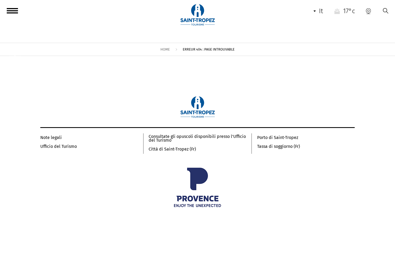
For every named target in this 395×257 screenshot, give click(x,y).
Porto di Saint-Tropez (277, 138)
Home (165, 49)
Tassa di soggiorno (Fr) (278, 146)
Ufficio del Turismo (58, 146)
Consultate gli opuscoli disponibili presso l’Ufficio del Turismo (197, 138)
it (321, 11)
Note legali (51, 138)
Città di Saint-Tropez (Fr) (172, 149)
